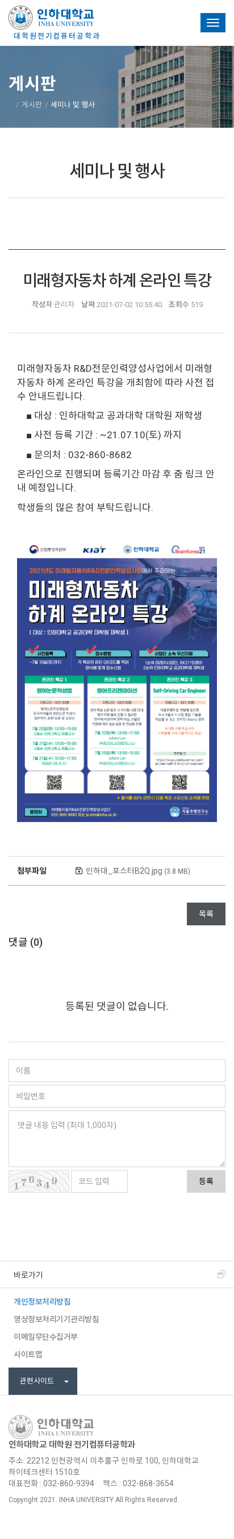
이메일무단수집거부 (46, 1337)
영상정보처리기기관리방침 (56, 1319)
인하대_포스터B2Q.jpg (138, 870)
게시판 (32, 104)
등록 (206, 1181)
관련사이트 (38, 1381)
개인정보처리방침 (42, 1302)
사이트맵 (28, 1354)
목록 (206, 914)
